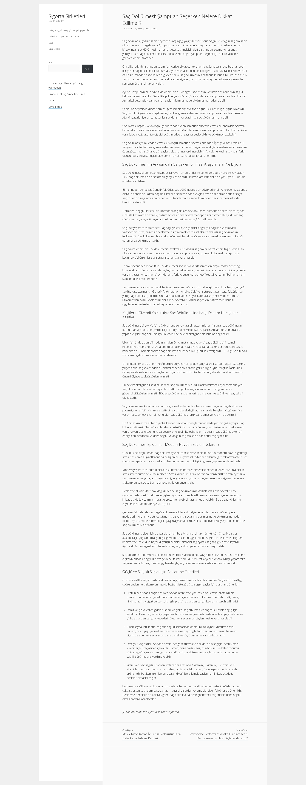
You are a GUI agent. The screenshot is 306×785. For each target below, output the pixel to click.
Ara (50, 62)
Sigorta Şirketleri (67, 16)
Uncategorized (170, 712)
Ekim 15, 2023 (135, 28)
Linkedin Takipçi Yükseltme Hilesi (64, 36)
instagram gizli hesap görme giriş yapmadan (69, 30)
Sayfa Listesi (54, 48)
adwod (154, 28)
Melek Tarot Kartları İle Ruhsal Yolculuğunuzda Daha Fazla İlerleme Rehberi (151, 736)
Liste (51, 42)
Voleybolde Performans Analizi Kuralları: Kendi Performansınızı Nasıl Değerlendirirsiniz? (219, 736)
